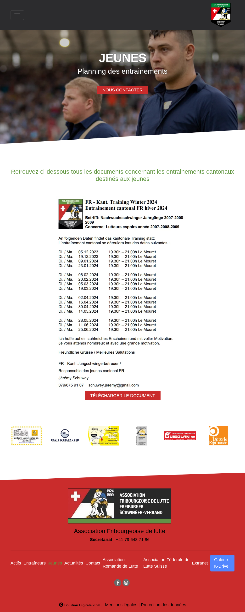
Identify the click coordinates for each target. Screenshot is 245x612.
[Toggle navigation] (17, 15)
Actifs (16, 563)
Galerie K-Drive (221, 563)
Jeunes (55, 563)
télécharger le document (122, 395)
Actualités (73, 563)
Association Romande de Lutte (120, 563)
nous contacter (122, 90)
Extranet (200, 563)
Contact (92, 563)
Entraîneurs (34, 563)
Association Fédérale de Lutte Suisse (166, 563)
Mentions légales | (122, 604)
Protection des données (163, 604)
